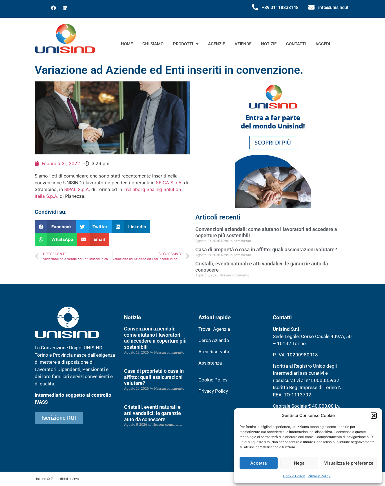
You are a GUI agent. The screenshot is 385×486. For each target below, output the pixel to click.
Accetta (258, 463)
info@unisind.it (333, 7)
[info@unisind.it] (311, 7)
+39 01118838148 (280, 7)
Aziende (242, 43)
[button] (374, 415)
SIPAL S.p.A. (77, 189)
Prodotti (183, 43)
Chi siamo (152, 43)
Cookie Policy (294, 476)
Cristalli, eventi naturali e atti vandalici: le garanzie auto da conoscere (152, 413)
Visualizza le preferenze (348, 463)
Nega (299, 463)
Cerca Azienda (213, 340)
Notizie (268, 43)
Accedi (322, 43)
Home (127, 43)
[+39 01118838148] (255, 7)
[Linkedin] (65, 8)
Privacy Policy (319, 476)
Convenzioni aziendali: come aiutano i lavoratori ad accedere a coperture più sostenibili (155, 338)
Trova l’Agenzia (214, 329)
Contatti (296, 43)
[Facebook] (53, 8)
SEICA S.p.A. (169, 182)
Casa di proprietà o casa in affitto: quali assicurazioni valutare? (266, 249)
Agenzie (216, 43)
